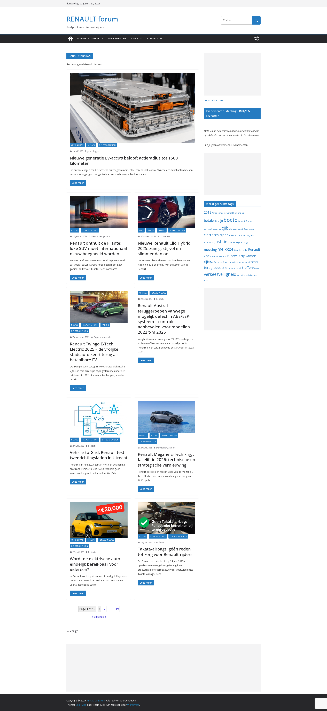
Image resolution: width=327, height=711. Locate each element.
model (151, 230)
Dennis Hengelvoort (101, 236)
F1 (213, 242)
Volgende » (99, 617)
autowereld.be (229, 213)
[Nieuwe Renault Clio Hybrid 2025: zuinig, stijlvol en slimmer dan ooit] (167, 212)
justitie (220, 241)
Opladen (238, 250)
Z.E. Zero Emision (107, 145)
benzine (240, 213)
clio (230, 229)
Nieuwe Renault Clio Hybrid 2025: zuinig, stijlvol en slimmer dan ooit (164, 248)
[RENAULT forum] (70, 38)
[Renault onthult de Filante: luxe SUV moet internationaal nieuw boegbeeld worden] (99, 212)
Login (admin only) (214, 100)
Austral (142, 293)
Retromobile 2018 (218, 256)
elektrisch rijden (246, 235)
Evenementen (117, 38)
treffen (247, 267)
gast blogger (93, 151)
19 (117, 609)
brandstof (242, 221)
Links (134, 38)
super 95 (246, 262)
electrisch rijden (216, 235)
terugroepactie (215, 267)
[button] (140, 38)
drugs (251, 229)
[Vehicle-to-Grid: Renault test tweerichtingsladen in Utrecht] (99, 419)
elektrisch (233, 235)
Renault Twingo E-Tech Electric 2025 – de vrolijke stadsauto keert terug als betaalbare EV (94, 352)
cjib (225, 228)
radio (245, 250)
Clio (141, 230)
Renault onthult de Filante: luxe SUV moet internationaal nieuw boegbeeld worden (98, 248)
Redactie (160, 299)
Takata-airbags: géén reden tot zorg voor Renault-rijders (165, 551)
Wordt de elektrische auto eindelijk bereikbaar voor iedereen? (95, 564)
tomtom (231, 268)
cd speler (217, 229)
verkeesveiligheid (220, 274)
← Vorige (72, 631)
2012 (207, 212)
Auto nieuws (77, 145)
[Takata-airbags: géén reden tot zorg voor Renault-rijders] (167, 518)
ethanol (207, 242)
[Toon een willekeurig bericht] (256, 38)
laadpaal (232, 242)
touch (238, 268)
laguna (239, 242)
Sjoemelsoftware (221, 262)
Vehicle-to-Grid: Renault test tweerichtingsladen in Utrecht (98, 454)
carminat (208, 229)
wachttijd (241, 275)
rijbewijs (233, 256)
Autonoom (217, 213)
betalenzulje (213, 220)
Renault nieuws (89, 230)
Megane (142, 435)
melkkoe (225, 249)
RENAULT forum (92, 19)
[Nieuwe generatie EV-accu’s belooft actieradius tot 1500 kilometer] (132, 108)
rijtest (208, 261)
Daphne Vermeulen (103, 337)
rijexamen (248, 256)
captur (250, 221)
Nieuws (91, 145)
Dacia (246, 229)
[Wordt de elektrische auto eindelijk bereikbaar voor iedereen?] (99, 520)
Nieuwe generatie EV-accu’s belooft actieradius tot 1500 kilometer (124, 160)
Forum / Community (90, 38)
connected (238, 229)
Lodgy (245, 242)
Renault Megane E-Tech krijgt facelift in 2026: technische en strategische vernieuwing (166, 459)
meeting (210, 249)
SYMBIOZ (254, 262)
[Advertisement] (232, 74)
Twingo (105, 325)
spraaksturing (235, 262)
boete (230, 219)
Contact (152, 38)
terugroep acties (178, 536)
